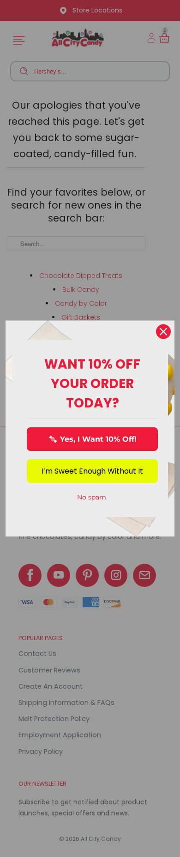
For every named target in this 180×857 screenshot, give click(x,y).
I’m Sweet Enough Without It (92, 471)
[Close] (163, 332)
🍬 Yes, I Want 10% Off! (92, 439)
